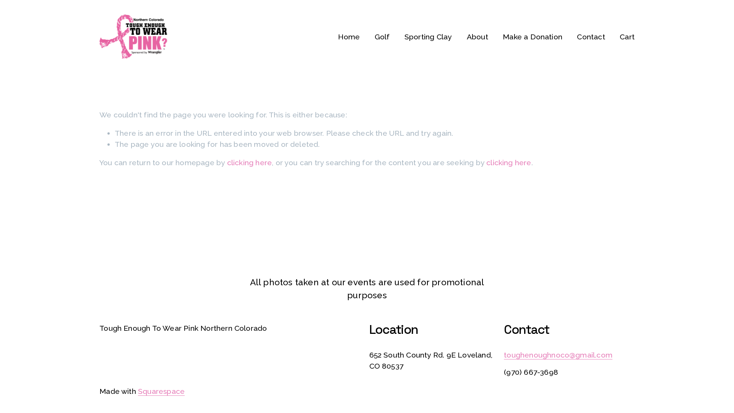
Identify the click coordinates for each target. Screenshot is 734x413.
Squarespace (161, 391)
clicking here (249, 162)
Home (349, 37)
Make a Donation (532, 37)
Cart (627, 37)
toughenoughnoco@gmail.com (558, 355)
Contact (591, 37)
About (477, 37)
